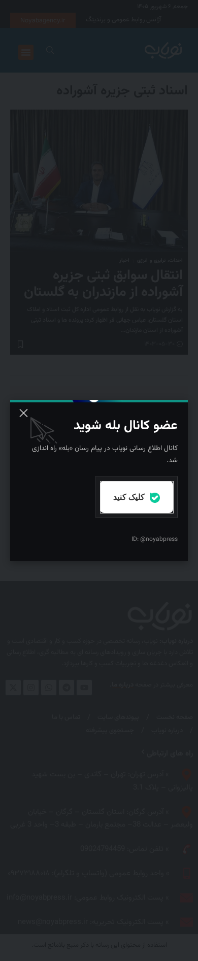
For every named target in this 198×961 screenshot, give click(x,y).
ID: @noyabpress (154, 539)
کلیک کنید (130, 497)
